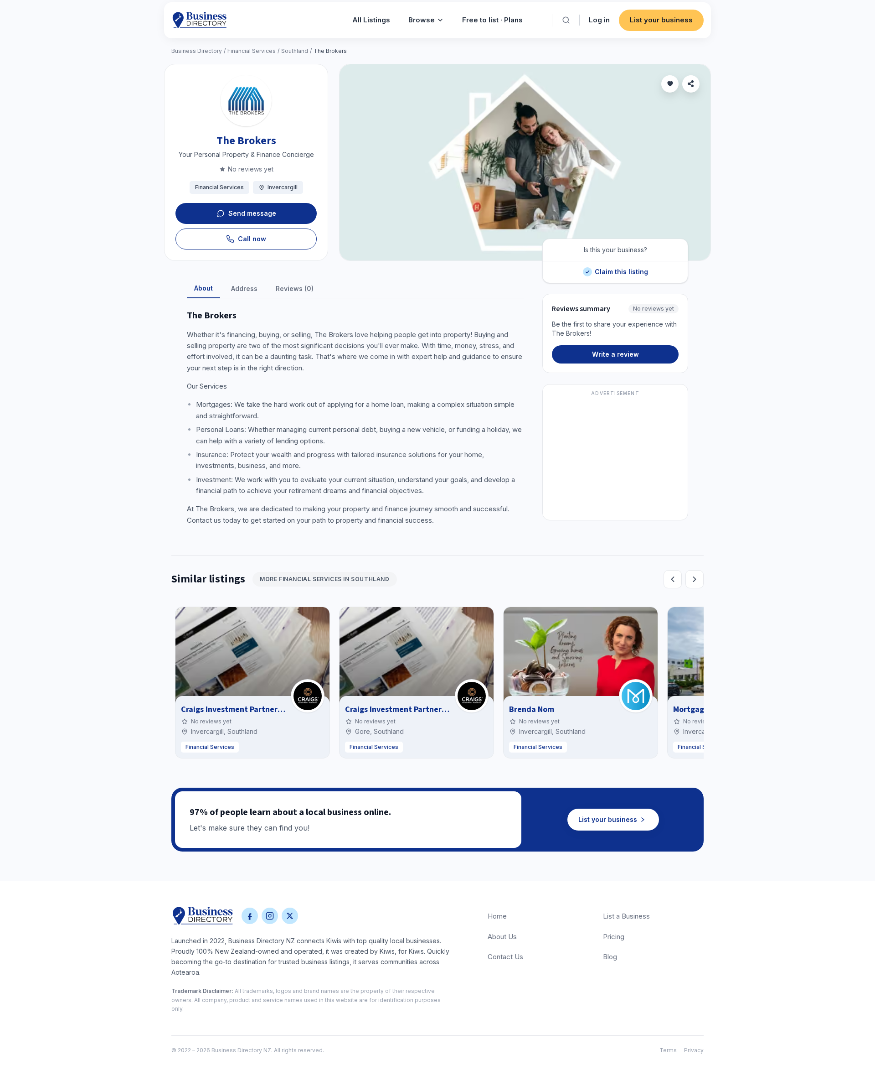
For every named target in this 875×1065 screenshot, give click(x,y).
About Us (502, 936)
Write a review (615, 354)
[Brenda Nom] (635, 696)
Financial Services (251, 50)
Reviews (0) (295, 288)
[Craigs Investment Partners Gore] (471, 696)
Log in (599, 20)
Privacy (694, 1050)
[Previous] (673, 579)
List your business (661, 20)
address (244, 288)
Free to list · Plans (492, 20)
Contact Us (505, 956)
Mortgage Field (701, 709)
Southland (294, 50)
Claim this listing (621, 268)
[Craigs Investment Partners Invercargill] (307, 696)
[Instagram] (270, 916)
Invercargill (283, 187)
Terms (668, 1050)
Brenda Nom (531, 709)
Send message (252, 213)
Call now (252, 239)
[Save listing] (670, 84)
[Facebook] (250, 916)
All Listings (371, 20)
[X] (290, 916)
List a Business (626, 916)
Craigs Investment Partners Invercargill (253, 709)
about (203, 288)
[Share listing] (691, 84)
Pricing (613, 936)
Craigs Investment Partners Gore (405, 709)
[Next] (694, 579)
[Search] (566, 20)
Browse (421, 20)
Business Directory (196, 50)
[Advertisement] (615, 457)
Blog (610, 956)
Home (497, 916)
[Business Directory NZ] (202, 916)
